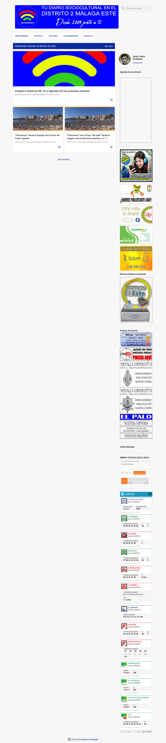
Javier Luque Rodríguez (139, 57)
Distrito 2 (38, 36)
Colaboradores (71, 36)
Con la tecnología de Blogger (84, 739)
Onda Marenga (21, 36)
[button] (111, 100)
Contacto (88, 36)
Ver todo (109, 46)
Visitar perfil (138, 63)
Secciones (53, 36)
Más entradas (64, 159)
